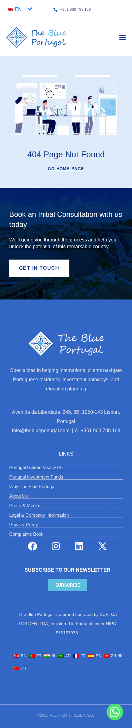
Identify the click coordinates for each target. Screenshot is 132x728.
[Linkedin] (79, 546)
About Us (18, 496)
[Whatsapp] (115, 712)
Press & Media (24, 505)
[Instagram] (56, 546)
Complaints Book (26, 534)
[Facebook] (32, 546)
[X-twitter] (102, 546)
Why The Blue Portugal (32, 486)
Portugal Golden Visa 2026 (36, 467)
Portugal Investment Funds (36, 476)
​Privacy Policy (23, 524)
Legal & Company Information (39, 515)
